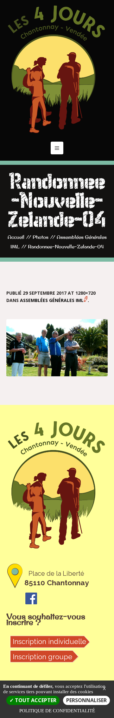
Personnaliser (86, 700)
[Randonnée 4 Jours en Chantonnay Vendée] (57, 69)
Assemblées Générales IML (52, 300)
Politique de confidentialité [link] (57, 710)
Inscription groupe (42, 657)
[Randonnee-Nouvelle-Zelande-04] (57, 347)
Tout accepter (35, 700)
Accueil (16, 237)
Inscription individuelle (49, 641)
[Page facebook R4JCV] (31, 597)
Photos (40, 237)
